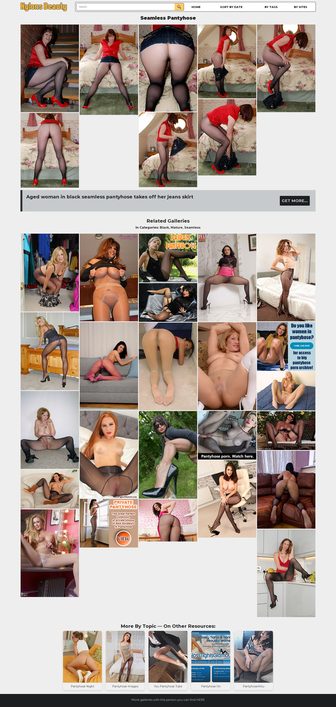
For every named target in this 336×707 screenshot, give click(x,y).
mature (177, 227)
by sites (300, 7)
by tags (271, 7)
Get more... (295, 200)
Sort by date (231, 7)
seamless (192, 227)
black (164, 227)
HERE (200, 700)
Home (196, 7)
